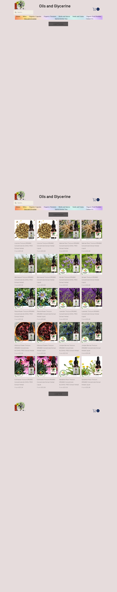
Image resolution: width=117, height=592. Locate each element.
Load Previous (58, 24)
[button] (96, 9)
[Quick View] (25, 230)
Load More (58, 394)
